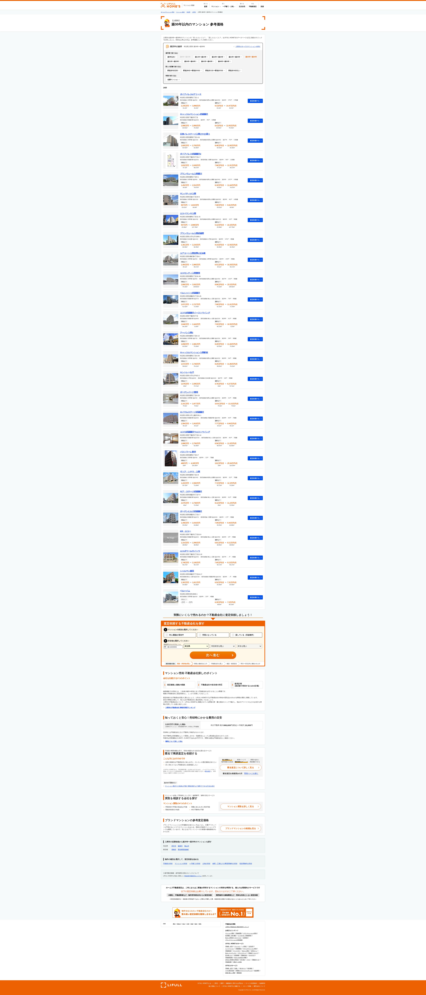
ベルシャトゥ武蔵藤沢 (190, 293)
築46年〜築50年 (223, 61)
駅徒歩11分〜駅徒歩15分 (214, 70)
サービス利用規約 (251, 983)
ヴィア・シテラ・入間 (190, 472)
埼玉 (183, 924)
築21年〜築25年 (234, 57)
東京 (174, 924)
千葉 (187, 924)
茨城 (192, 924)
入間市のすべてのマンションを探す (248, 46)
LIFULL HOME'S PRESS (232, 959)
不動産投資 (228, 951)
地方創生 (249, 968)
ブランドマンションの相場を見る (240, 828)
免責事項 (262, 983)
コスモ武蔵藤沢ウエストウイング (195, 432)
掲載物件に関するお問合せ (234, 983)
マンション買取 (229, 933)
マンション (237, 946)
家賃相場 (236, 955)
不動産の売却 (168, 863)
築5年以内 (171, 57)
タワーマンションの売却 (250, 933)
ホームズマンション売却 (250, 948)
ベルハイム (185, 591)
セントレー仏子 (187, 372)
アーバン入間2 (186, 333)
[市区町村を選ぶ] (223, 646)
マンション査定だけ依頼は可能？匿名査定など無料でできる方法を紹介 (190, 786)
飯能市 (180, 846)
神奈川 (179, 924)
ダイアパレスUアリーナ (190, 94)
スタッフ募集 (247, 986)
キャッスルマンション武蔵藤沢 (194, 114)
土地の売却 (206, 863)
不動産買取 (239, 933)
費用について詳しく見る (173, 741)
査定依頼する (255, 101)
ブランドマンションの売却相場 (233, 940)
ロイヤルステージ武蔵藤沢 (192, 412)
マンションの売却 (181, 863)
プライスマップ (242, 953)
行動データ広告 (237, 962)
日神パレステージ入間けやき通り (195, 134)
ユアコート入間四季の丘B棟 (192, 253)
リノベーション (229, 948)
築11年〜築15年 (200, 57)
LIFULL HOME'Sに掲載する (231, 986)
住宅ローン (254, 951)
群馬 (200, 924)
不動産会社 (244, 955)
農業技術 (239, 972)
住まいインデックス (230, 953)
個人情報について (214, 986)
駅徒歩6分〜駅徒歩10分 (191, 70)
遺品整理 (256, 970)
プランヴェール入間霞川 (191, 174)
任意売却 (245, 937)
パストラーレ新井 (188, 452)
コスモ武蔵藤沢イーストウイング (195, 313)
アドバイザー (236, 951)
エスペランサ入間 (188, 213)
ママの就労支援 (229, 970)
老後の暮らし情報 (230, 972)
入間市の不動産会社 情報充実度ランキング (180, 707)
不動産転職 (228, 962)
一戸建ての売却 (194, 863)
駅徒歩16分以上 (234, 70)
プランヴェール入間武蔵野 (192, 233)
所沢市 (174, 846)
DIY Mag (242, 959)
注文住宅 (242, 6)
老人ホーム (243, 968)
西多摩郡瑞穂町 (183, 849)
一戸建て (244, 946)
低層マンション (173, 79)
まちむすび (252, 955)
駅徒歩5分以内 (173, 70)
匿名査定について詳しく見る (240, 767)
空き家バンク (229, 955)
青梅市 (174, 849)
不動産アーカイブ (253, 953)
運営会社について (259, 986)
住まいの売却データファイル (233, 937)
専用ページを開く (251, 773)
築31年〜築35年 (173, 61)
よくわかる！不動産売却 (244, 935)
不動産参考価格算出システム (193, 876)
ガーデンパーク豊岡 (189, 392)
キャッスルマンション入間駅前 (194, 352)
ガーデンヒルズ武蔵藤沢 (191, 511)
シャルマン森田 (187, 571)
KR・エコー (185, 531)
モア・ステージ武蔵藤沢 (191, 491)
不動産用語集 (229, 957)
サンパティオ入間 (188, 193)
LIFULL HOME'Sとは (204, 983)
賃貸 (205, 6)
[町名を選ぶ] (249, 646)
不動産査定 (253, 6)
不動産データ (255, 959)
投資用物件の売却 (246, 863)
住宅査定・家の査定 (230, 935)
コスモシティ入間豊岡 (190, 273)
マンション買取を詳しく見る (240, 806)
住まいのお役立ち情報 (240, 957)
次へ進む (213, 655)
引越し (236, 968)
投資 (262, 6)
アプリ (248, 959)
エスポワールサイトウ (190, 551)
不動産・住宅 (229, 946)
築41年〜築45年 (207, 61)
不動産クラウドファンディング (244, 970)
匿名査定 (207, 771)
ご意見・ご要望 (218, 983)
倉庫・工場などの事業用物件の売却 (224, 863)
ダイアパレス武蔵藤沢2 (190, 154)
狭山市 (186, 846)
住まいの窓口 (245, 951)
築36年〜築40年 (190, 61)
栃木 (196, 924)
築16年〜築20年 (217, 57)
